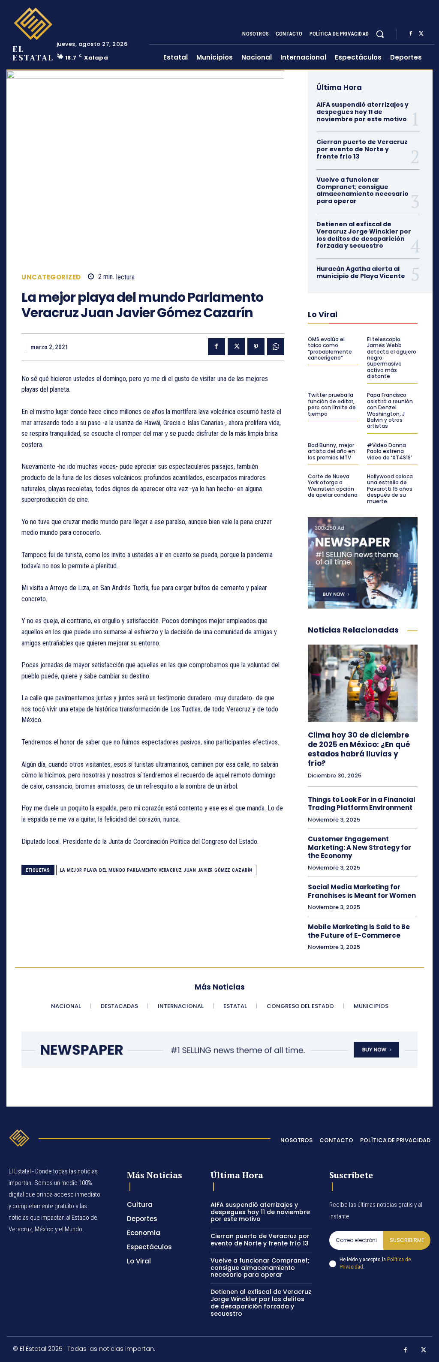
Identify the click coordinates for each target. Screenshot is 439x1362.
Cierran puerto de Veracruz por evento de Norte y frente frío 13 (362, 149)
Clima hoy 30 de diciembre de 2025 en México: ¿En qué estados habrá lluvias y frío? (359, 749)
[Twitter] (421, 34)
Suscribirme (407, 1240)
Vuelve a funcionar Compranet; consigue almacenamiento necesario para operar (362, 190)
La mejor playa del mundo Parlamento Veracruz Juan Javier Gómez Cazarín (156, 870)
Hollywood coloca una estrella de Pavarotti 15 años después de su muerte (390, 489)
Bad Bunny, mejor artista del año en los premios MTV (331, 451)
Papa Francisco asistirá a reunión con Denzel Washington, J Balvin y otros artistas (390, 410)
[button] (380, 34)
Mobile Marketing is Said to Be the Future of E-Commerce (359, 931)
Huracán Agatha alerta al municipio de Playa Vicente (360, 272)
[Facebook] (411, 34)
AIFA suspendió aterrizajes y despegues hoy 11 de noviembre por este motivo (362, 111)
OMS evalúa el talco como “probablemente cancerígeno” (330, 348)
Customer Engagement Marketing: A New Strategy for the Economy (359, 847)
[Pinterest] (256, 346)
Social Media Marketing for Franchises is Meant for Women (362, 891)
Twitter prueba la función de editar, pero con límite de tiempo (332, 404)
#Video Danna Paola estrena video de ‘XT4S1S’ (389, 451)
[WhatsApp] (275, 346)
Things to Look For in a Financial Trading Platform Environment (361, 804)
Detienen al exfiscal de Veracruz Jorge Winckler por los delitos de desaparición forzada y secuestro (363, 235)
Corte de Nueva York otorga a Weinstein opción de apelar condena (333, 485)
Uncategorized (51, 277)
